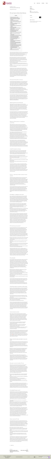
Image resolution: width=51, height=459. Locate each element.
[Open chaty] (49, 457)
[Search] (40, 17)
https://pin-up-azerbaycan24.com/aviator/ (16, 130)
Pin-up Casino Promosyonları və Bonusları (15, 44)
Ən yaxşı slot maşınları (13, 43)
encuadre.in (44, 457)
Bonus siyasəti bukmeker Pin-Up (14, 49)
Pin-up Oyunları (12, 24)
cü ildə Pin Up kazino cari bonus (14, 20)
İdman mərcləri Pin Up (13, 31)
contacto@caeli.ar (7, 457)
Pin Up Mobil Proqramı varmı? (14, 30)
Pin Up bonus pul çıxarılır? (13, 23)
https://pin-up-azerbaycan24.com (14, 99)
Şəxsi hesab (11, 39)
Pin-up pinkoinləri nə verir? (13, 38)
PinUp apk (12, 445)
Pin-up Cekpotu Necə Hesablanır (14, 36)
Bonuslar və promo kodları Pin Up (14, 29)
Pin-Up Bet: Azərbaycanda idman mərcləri (15, 45)
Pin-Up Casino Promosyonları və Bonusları (15, 35)
